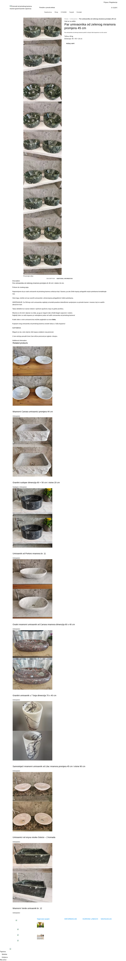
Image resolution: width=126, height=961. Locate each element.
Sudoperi (16, 487)
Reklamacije (68, 930)
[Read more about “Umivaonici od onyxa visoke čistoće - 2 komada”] (15, 833)
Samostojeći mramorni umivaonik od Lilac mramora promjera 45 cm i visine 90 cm (49, 766)
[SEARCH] (85, 7)
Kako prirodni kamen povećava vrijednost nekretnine (52, 925)
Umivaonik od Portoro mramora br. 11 (29, 553)
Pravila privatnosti (88, 932)
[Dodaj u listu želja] (30, 408)
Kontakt (103, 937)
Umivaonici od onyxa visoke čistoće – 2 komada (34, 837)
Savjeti (103, 933)
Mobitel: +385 (42, 3)
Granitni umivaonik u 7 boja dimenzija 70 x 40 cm (34, 695)
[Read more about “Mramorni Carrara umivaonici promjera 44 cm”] (15, 408)
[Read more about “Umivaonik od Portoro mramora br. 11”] (15, 550)
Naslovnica (104, 923)
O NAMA (104, 930)
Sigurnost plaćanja (89, 939)
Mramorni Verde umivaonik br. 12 (27, 908)
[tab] (51, 278)
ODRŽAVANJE (17, 302)
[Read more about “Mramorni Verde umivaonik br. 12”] (15, 904)
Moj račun (67, 937)
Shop (102, 926)
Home (66, 19)
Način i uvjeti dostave (71, 926)
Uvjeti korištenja (88, 928)
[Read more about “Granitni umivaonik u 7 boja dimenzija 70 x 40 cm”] (15, 692)
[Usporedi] (25, 408)
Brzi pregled (20, 408)
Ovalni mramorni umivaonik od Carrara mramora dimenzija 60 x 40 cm (44, 624)
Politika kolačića (88, 935)
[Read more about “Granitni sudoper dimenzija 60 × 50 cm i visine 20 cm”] (15, 479)
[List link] (25, 931)
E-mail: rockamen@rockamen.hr (20, 3)
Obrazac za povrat (70, 933)
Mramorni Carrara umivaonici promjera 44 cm (33, 411)
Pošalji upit (70, 43)
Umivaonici (74, 19)
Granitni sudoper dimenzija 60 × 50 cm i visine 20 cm (36, 482)
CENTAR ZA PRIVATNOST (87, 924)
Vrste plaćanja (69, 923)
